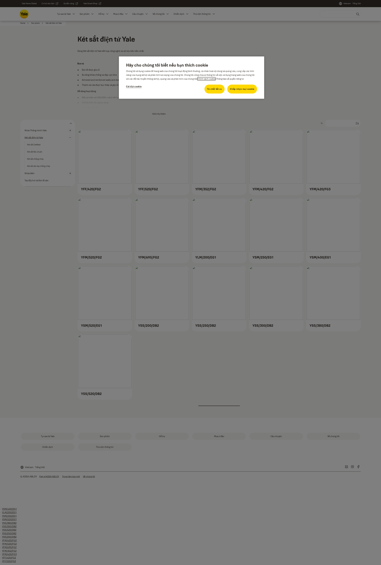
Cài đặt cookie (134, 86)
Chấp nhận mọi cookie (242, 89)
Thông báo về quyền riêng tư (230, 78)
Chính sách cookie (206, 78)
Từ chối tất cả (214, 89)
